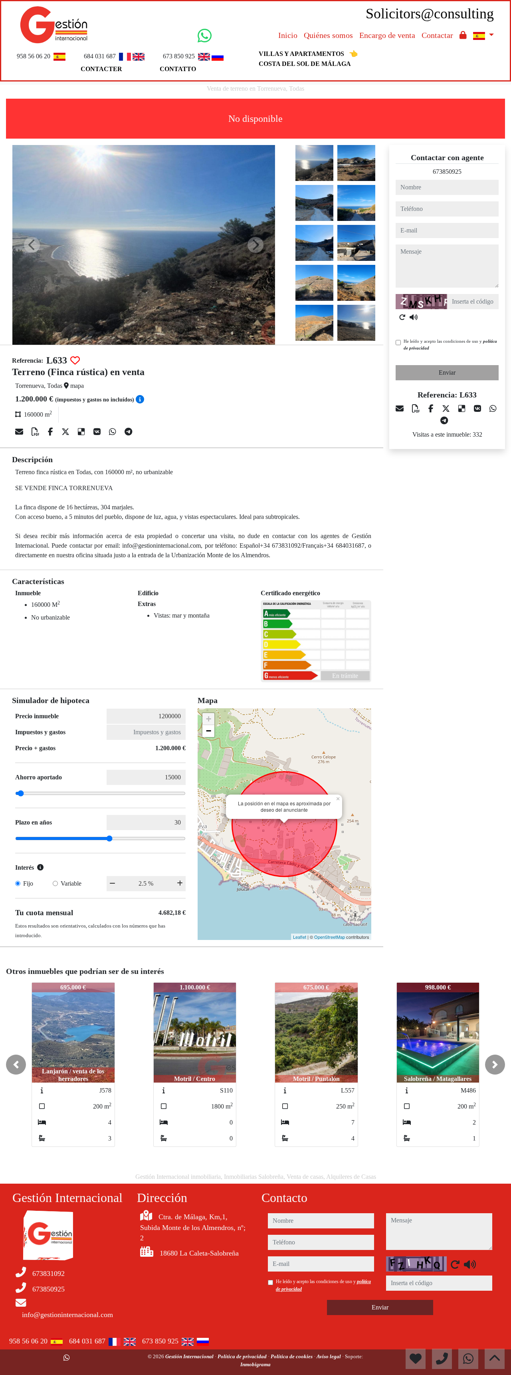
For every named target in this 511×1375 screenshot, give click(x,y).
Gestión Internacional (190, 1356)
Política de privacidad (243, 1356)
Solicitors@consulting (430, 14)
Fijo (28, 883)
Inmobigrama (255, 1364)
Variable (71, 883)
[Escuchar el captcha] (413, 317)
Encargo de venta (387, 35)
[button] (16, 1065)
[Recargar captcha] (402, 317)
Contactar (437, 35)
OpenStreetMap (329, 937)
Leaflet (299, 937)
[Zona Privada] (463, 35)
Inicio (287, 35)
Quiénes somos (328, 35)
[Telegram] (128, 431)
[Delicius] (82, 431)
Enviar (447, 372)
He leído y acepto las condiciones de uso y (450, 344)
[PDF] (37, 431)
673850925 (447, 171)
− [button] (208, 731)
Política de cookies (292, 1356)
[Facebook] (51, 431)
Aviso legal (329, 1356)
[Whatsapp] (113, 431)
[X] (66, 431)
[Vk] (98, 431)
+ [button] (208, 719)
